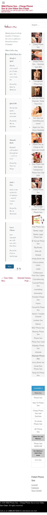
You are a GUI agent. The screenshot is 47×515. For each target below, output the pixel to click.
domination (38, 293)
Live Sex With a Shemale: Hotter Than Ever (38, 101)
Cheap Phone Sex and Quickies (38, 413)
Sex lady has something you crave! (38, 121)
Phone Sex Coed (38, 342)
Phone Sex (38, 338)
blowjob (38, 255)
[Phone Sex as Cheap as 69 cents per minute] (36, 138)
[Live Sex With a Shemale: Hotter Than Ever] (36, 91)
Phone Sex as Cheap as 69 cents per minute (38, 147)
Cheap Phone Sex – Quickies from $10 (38, 64)
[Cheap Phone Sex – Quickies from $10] (36, 55)
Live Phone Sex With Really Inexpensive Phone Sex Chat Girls (38, 169)
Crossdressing (38, 279)
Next (9, 266)
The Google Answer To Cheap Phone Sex (38, 209)
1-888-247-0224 (13, 511)
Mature (38, 324)
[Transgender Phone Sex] (36, 74)
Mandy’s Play (11, 26)
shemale (38, 352)
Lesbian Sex (38, 320)
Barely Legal (38, 231)
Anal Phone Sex (38, 227)
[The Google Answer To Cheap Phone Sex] (36, 200)
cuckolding (38, 289)
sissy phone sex (38, 362)
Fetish (38, 303)
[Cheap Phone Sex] (36, 38)
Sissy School (36, 491)
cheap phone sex (38, 259)
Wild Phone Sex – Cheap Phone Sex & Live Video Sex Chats (17, 7)
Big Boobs (38, 247)
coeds (38, 269)
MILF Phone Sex (38, 328)
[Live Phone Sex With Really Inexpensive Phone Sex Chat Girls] (36, 157)
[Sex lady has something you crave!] (36, 111)
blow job (38, 251)
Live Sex (38, 460)
